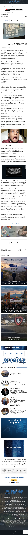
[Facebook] (5, 353)
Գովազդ (14, 224)
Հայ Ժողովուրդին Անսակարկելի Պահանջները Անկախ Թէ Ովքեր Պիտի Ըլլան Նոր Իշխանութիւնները (14, 310)
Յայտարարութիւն (13, 381)
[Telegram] (19, 518)
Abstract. (4, 532)
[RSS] (15, 518)
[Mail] (11, 353)
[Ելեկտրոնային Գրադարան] (14, 428)
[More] (17, 20)
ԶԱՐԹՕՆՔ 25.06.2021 (6, 250)
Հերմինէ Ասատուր (22, 250)
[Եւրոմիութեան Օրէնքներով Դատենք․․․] (14, 271)
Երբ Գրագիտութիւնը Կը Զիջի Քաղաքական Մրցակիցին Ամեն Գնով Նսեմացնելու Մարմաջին (18, 412)
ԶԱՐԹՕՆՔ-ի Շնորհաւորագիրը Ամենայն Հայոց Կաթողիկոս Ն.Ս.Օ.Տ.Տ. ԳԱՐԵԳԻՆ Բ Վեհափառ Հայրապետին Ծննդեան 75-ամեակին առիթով (18, 402)
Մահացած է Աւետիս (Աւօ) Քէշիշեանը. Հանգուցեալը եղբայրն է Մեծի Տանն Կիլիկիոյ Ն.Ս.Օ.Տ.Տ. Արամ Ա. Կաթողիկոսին (18, 393)
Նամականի (12, 397)
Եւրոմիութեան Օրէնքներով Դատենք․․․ (14, 283)
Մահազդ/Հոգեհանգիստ (15, 388)
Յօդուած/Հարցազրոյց (13, 6)
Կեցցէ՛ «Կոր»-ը (14, 339)
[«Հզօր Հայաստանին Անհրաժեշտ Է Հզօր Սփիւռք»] (5, 383)
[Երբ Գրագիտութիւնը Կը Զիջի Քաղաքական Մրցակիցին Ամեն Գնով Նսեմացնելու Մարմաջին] (5, 411)
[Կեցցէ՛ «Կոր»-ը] (14, 327)
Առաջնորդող (12, 408)
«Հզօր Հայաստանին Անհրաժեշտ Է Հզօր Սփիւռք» (18, 383)
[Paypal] (16, 353)
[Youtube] (22, 353)
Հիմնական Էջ (4, 6)
